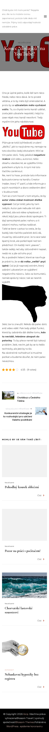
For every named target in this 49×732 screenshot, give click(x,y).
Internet (9, 670)
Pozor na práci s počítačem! (23, 551)
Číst (39, 495)
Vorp (7, 6)
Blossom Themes (25, 722)
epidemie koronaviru (31, 726)
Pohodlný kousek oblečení (22, 487)
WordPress (12, 726)
